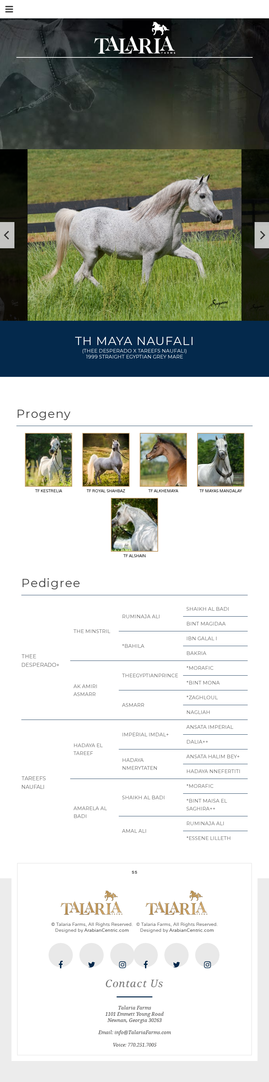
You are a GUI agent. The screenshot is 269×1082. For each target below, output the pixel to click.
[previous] (7, 235)
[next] (262, 235)
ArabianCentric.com (106, 930)
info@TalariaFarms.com (142, 1032)
